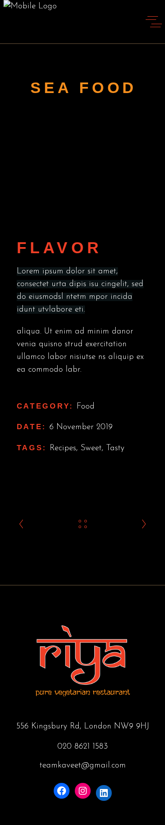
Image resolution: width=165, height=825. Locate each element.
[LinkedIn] (104, 793)
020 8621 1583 (82, 746)
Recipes (63, 448)
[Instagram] (83, 791)
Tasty (115, 448)
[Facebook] (62, 791)
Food (86, 406)
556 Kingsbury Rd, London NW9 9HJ (82, 726)
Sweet (91, 448)
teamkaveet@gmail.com (83, 765)
